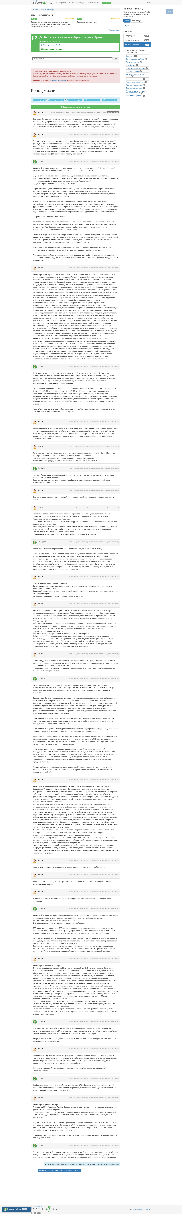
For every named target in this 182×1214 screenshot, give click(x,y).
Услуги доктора (40, 100)
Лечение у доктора (113, 112)
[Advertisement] (79, 1188)
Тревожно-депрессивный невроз (135, 75)
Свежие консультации (135, 26)
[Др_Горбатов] (35, 162)
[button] (107, 2)
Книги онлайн (94, 2)
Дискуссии (62, 2)
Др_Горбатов (42, 161)
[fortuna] (35, 113)
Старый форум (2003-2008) (141, 1209)
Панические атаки (132, 62)
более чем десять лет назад (60, 112)
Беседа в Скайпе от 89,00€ (17, 1209)
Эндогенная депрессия (134, 79)
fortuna (40, 112)
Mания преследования (134, 95)
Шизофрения (130, 65)
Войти (149, 2)
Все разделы (137, 36)
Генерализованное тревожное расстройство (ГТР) (136, 92)
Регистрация (136, 20)
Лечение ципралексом (134, 85)
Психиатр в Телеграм (57, 100)
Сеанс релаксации (77, 2)
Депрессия (130, 56)
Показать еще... (114, 30)
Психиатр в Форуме (75, 100)
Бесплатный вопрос (92, 100)
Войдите (42, 1170)
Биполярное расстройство (135, 68)
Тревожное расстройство (135, 59)
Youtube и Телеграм (58, 80)
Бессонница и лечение (134, 88)
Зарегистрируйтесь (55, 1170)
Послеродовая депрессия (135, 82)
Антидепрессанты (132, 71)
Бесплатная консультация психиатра (76, 107)
